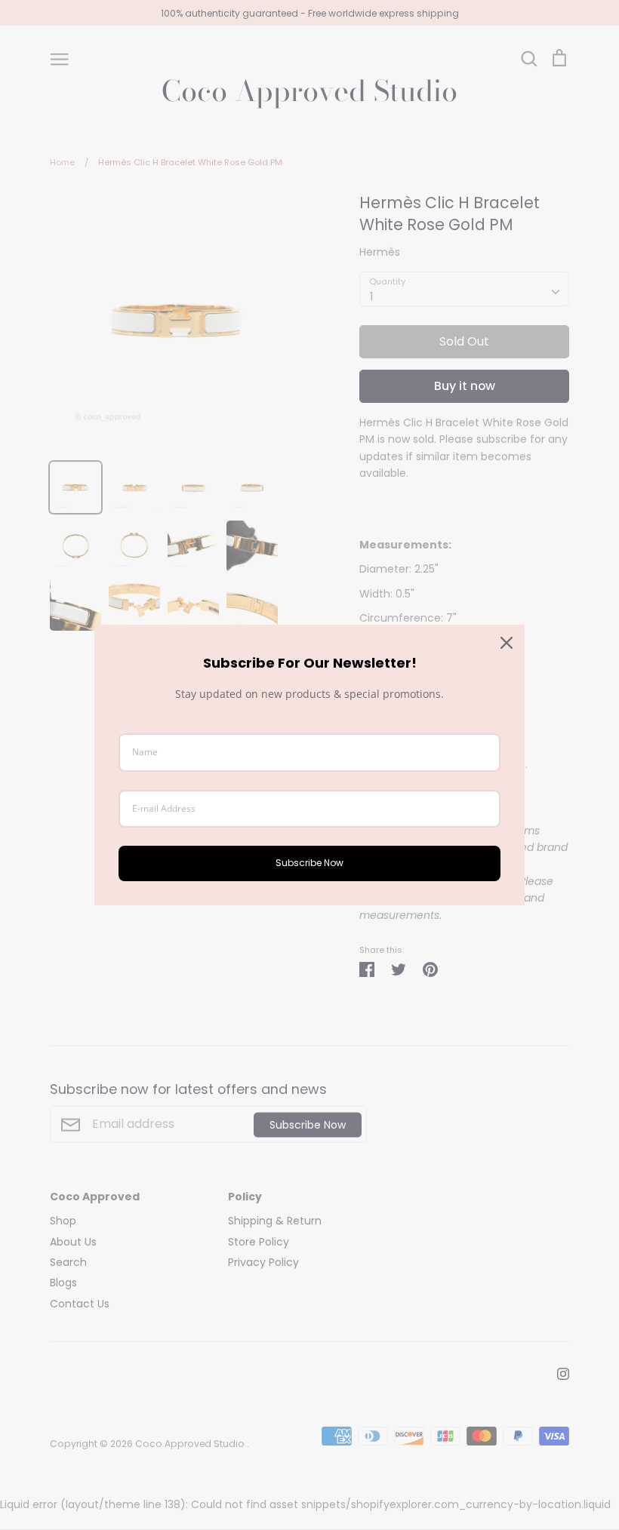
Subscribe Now (309, 862)
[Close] (506, 643)
